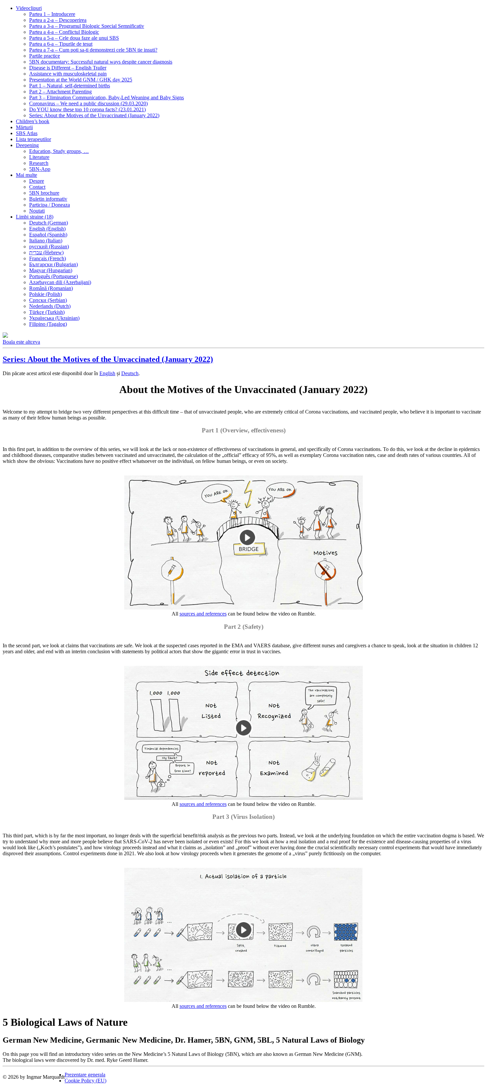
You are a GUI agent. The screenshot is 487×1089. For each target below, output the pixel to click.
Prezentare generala (85, 1074)
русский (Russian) (49, 246)
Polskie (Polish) (45, 294)
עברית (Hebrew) (46, 252)
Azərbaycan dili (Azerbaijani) (60, 282)
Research (38, 163)
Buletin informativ (48, 199)
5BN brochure (44, 193)
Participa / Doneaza (49, 205)
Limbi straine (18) (34, 217)
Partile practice (44, 56)
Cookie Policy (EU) (85, 1080)
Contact (37, 187)
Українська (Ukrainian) (54, 318)
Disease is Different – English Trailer (67, 68)
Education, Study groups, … (59, 151)
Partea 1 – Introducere (52, 14)
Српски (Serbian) (48, 300)
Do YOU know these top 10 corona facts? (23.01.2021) (87, 109)
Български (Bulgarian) (53, 264)
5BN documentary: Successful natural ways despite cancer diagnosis (100, 62)
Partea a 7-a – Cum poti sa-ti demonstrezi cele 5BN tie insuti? (93, 50)
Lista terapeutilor (33, 139)
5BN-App (39, 169)
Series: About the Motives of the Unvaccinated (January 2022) (94, 115)
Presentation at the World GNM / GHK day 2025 (80, 79)
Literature (39, 157)
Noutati (37, 211)
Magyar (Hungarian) (50, 270)
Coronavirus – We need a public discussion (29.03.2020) (88, 103)
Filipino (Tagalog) (48, 324)
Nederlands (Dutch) (50, 306)
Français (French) (47, 258)
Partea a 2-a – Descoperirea (57, 20)
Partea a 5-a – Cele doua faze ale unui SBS (74, 38)
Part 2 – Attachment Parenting (60, 91)
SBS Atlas (26, 133)
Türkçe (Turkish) (47, 312)
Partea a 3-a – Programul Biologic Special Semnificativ (86, 26)
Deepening (27, 145)
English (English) (47, 228)
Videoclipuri (29, 8)
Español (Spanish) (48, 234)
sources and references (203, 614)
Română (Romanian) (51, 288)
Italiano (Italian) (45, 240)
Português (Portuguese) (53, 276)
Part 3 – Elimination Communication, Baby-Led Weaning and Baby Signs (106, 97)
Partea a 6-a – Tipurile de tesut (60, 44)
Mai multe (26, 175)
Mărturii (24, 127)
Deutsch (129, 373)
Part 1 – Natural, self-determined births (69, 85)
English (107, 373)
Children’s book (32, 121)
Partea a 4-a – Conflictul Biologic (64, 32)
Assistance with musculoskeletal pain (68, 73)
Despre (36, 181)
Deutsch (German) (48, 222)
